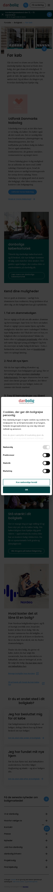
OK (26, 490)
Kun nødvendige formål (26, 482)
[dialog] (26, 446)
